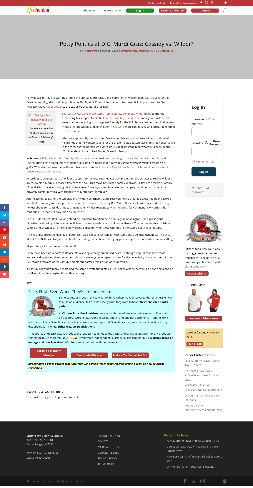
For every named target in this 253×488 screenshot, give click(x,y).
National (146, 50)
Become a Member (173, 10)
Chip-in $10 (194, 344)
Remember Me (204, 161)
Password (197, 142)
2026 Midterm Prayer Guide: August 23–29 (193, 441)
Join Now (197, 187)
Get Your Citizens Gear (203, 318)
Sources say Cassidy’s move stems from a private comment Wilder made (106, 113)
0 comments (164, 50)
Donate (205, 10)
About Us (89, 10)
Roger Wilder (54, 106)
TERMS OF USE (107, 464)
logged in (48, 397)
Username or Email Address (203, 122)
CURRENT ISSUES (108, 452)
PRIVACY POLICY (107, 458)
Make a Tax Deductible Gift (130, 355)
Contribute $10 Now (89, 355)
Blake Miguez (121, 118)
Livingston (129, 50)
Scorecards (111, 10)
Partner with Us (197, 273)
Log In (140, 10)
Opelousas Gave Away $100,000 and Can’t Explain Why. (201, 375)
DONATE (103, 441)
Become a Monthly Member (49, 353)
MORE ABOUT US (108, 447)
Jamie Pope (91, 50)
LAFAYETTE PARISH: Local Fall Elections (190, 466)
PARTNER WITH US (109, 435)
